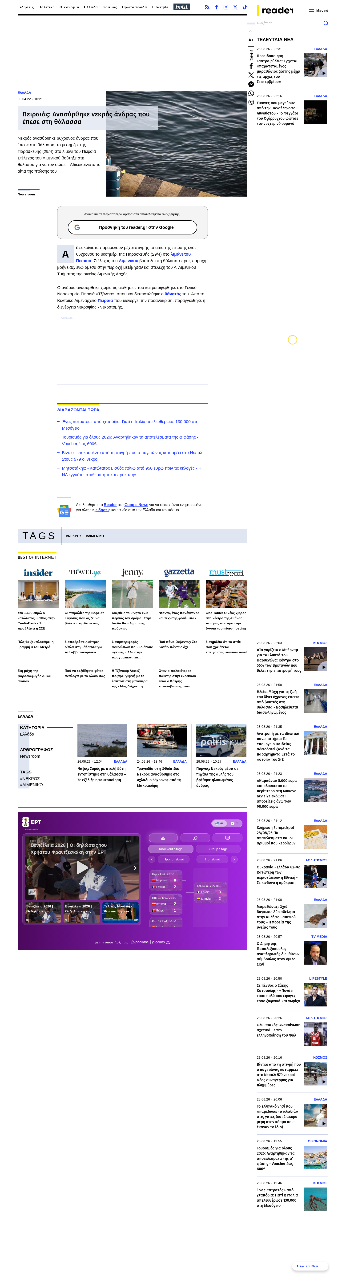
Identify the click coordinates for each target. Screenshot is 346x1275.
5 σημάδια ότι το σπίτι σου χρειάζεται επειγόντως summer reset (226, 647)
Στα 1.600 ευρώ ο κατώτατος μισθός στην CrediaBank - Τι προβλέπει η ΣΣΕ (36, 620)
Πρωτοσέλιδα (134, 7)
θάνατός (173, 294)
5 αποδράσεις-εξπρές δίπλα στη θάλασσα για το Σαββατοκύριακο (83, 647)
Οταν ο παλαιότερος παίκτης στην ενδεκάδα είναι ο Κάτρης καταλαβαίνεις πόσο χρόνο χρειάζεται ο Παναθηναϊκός (177, 679)
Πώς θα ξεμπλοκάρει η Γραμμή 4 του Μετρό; (36, 644)
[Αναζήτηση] (326, 23)
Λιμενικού (128, 260)
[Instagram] (226, 7)
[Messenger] (251, 84)
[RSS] (207, 7)
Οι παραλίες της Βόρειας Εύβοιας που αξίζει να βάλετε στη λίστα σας (84, 618)
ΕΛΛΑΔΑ (24, 93)
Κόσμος (110, 7)
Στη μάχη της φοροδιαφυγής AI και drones (34, 676)
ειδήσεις (103, 510)
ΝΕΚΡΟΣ (74, 536)
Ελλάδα (91, 7)
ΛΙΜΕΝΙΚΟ (96, 536)
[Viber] (251, 102)
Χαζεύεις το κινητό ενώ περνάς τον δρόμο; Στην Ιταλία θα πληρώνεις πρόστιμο (131, 620)
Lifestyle (160, 7)
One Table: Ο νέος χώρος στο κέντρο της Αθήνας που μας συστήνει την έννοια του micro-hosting (226, 620)
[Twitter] (235, 7)
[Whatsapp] (251, 93)
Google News (136, 505)
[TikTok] (244, 7)
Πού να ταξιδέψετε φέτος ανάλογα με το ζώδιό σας (85, 673)
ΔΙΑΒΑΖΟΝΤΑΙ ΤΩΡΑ (78, 410)
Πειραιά (106, 300)
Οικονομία (69, 7)
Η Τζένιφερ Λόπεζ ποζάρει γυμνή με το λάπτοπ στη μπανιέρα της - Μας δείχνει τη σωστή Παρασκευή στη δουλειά (130, 679)
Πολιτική (47, 7)
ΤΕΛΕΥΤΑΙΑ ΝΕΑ (275, 39)
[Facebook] (216, 7)
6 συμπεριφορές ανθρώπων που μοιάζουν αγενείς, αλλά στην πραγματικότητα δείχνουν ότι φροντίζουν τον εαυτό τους (132, 650)
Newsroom (30, 756)
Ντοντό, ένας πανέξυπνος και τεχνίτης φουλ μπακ (179, 615)
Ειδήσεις (26, 7)
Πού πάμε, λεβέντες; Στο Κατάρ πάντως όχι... (178, 644)
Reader (110, 505)
